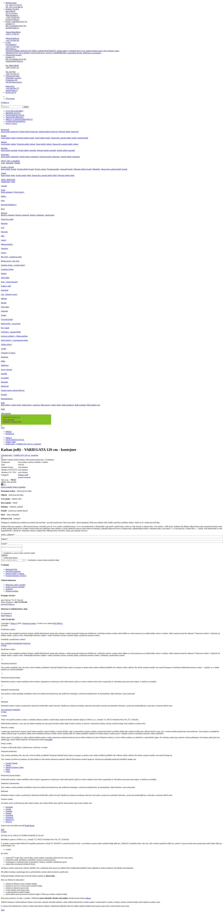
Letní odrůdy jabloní (8, 144)
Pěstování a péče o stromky (16, 585)
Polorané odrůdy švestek (83, 169)
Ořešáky (17, 163)
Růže (3, 403)
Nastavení (26, 643)
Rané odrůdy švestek (8, 169)
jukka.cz (14, 623)
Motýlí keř (5, 386)
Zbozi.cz (9, 822)
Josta (3, 200)
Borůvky (4, 213)
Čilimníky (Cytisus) (8, 353)
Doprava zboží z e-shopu (15, 574)
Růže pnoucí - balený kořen (51, 405)
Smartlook (9, 815)
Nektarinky (5, 155)
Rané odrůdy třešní (8, 175)
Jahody (3, 240)
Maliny (3, 196)
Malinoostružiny (7, 244)
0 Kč (3, 428)
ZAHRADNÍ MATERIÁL (16, 121)
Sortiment (9, 589)
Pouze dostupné (8, 420)
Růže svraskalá (80, 405)
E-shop (62, 48)
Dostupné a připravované (12, 422)
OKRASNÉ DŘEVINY (15, 117)
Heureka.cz (10, 820)
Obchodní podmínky (13, 571)
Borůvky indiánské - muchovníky (42, 215)
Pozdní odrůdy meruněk (27, 150)
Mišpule (4, 299)
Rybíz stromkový (7, 192)
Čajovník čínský (7, 319)
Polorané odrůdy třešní (66, 175)
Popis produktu (6, 487)
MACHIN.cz (58, 623)
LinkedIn (9, 811)
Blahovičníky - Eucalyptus (10, 324)
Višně (13, 182)
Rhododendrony (7, 399)
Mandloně (9, 163)
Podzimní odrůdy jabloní (26, 144)
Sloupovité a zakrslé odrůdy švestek (114, 169)
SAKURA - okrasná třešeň (11, 332)
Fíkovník (4, 232)
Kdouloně (4, 290)
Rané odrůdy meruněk (9, 150)
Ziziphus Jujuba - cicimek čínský (13, 265)
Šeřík (3, 409)
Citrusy (3, 253)
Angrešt (4, 186)
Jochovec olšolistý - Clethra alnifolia (14, 336)
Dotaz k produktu (19, 487)
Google (8, 809)
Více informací (6, 710)
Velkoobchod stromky (16, 64)
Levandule (5, 378)
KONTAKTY (11, 93)
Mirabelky (96, 169)
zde (8, 740)
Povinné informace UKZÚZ (16, 576)
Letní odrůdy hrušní (8, 138)
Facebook (9, 807)
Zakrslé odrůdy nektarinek (70, 157)
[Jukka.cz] (5, 103)
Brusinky (4, 223)
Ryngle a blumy (40, 169)
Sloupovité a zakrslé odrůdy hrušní (63, 138)
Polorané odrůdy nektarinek (49, 157)
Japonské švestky (66, 169)
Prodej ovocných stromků (15, 587)
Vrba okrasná (6, 413)
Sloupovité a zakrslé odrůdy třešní (44, 175)
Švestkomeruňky (53, 169)
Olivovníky (5, 307)
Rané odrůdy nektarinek (10, 157)
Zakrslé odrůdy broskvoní (48, 132)
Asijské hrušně (82, 138)
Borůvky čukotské (7, 215)
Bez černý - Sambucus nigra (11, 257)
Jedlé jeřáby (5, 278)
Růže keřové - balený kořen (11, 405)
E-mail (4, 544)
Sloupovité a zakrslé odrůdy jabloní (65, 144)
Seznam (8, 813)
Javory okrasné (6, 370)
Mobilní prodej (14, 5)
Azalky (3, 349)
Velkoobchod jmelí (14, 83)
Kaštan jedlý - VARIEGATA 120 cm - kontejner (23, 444)
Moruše (4, 303)
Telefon (4, 539)
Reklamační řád (11, 569)
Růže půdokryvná (93, 405)
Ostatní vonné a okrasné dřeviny (13, 390)
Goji (2, 228)
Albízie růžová (6, 344)
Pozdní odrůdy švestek (25, 169)
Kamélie (4, 374)
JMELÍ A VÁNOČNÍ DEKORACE (19, 119)
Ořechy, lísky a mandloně (10, 161)
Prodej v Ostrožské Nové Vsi (16, 31)
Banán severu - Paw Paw (10, 261)
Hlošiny (4, 274)
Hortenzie (4, 357)
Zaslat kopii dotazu (10, 558)
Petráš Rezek (29, 826)
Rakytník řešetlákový (8, 205)
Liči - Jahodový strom (9, 294)
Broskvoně (5, 130)
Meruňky (4, 148)
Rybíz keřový (19, 192)
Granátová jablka (7, 269)
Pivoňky (4, 395)
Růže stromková (68, 405)
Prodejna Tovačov (13, 14)
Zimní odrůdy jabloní (43, 144)
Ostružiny (4, 248)
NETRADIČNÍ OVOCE (15, 115)
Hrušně (3, 136)
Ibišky (3, 361)
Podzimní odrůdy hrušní (25, 138)
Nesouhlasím (17, 643)
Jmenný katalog (11, 124)
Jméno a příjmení (8, 535)
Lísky (3, 163)
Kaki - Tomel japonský (9, 282)
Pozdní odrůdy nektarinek (29, 157)
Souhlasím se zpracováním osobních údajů (19, 553)
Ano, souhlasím (6, 643)
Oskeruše (4, 311)
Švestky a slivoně (7, 167)
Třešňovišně (5, 182)
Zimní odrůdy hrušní (42, 138)
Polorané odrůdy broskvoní (69, 132)
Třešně (3, 173)
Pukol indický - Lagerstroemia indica (14, 340)
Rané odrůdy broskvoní (9, 132)
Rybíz (3, 190)
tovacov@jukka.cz (8, 604)
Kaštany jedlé (6, 286)
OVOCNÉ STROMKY (14, 111)
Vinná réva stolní (7, 219)
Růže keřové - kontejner (31, 405)
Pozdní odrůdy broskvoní (28, 132)
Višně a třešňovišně (8, 180)
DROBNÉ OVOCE (13, 113)
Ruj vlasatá (5, 328)
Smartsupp (9, 817)
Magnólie (4, 382)
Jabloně (4, 142)
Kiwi (3, 209)
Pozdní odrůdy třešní (23, 175)
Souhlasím (16, 710)
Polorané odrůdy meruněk (46, 150)
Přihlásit (8, 432)
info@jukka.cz (6, 616)
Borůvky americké (22, 215)
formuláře (48, 740)
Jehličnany (5, 365)
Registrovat (10, 434)
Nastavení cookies (29, 623)
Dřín (2, 236)
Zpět (2, 830)
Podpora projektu (12, 591)
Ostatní (3, 315)
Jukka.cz (9, 438)
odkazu (88, 898)
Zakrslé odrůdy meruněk (66, 150)
